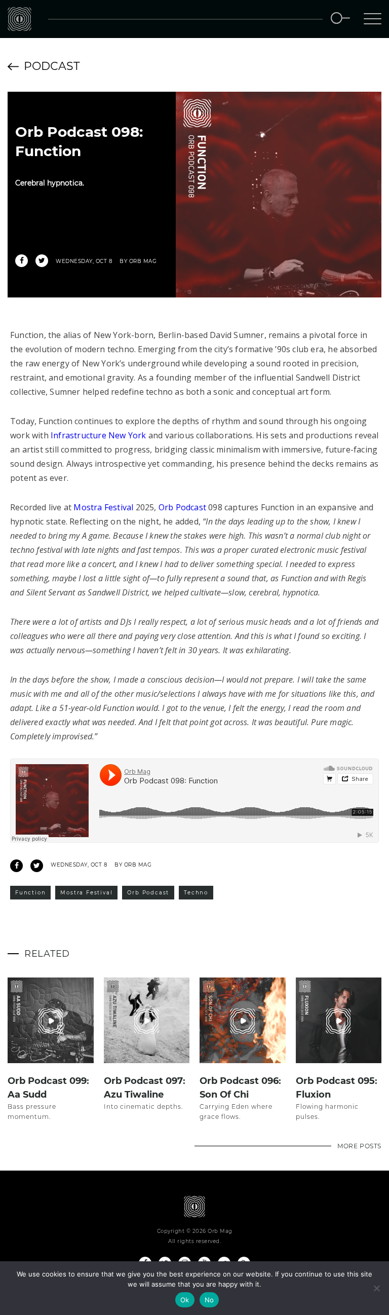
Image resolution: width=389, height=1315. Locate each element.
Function (30, 892)
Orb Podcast (182, 507)
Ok (184, 1300)
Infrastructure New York (98, 435)
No (209, 1300)
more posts (359, 1146)
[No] (376, 1288)
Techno (196, 892)
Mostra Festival (103, 507)
